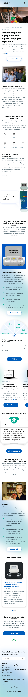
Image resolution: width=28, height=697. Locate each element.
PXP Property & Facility (7, 672)
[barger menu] (24, 3)
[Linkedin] (11, 687)
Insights (16, 664)
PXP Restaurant (6, 669)
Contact (6, 681)
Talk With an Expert (14, 451)
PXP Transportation (6, 674)
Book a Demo (14, 59)
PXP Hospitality (6, 667)
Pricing (8, 679)
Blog (4, 679)
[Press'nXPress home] (6, 3)
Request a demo (18, 3)
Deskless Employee (6, 675)
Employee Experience (20, 669)
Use (12, 679)
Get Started (14, 359)
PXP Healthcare (6, 670)
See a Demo (11, 405)
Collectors (16, 666)
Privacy (18, 679)
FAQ (15, 679)
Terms (22, 679)
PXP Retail (4, 665)
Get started (14, 313)
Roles (15, 667)
